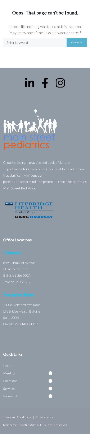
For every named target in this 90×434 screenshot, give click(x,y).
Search (77, 42)
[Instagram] (60, 83)
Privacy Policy (44, 417)
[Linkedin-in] (29, 83)
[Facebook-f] (45, 83)
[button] (29, 373)
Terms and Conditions (17, 417)
